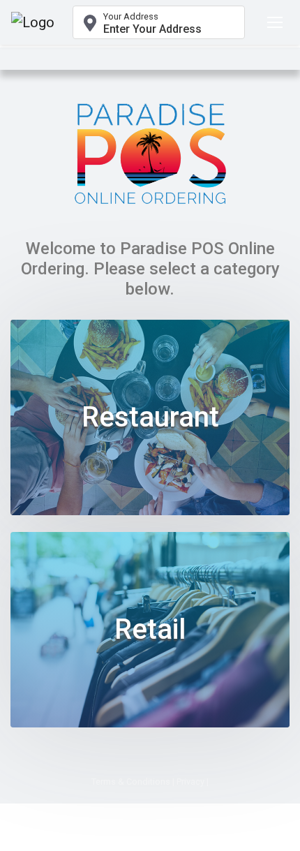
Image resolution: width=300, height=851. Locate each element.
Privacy (190, 781)
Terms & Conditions (130, 781)
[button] (159, 22)
